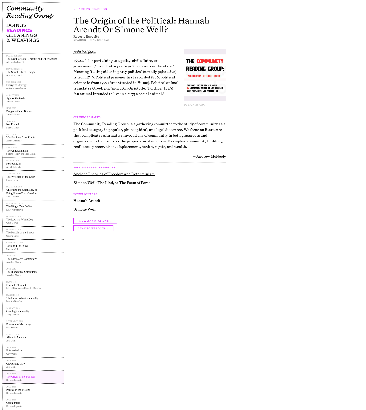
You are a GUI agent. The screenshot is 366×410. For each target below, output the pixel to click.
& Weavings (22, 40)
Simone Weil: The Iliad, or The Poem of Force (111, 183)
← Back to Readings (90, 9)
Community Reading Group (29, 11)
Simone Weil (84, 209)
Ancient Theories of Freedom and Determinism (114, 174)
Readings (19, 30)
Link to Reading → (93, 228)
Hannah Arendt (86, 201)
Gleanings (21, 35)
